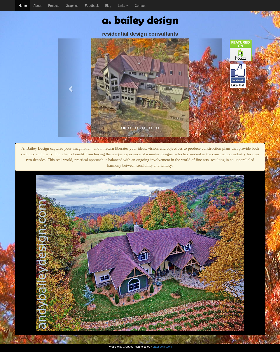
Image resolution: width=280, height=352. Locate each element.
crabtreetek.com (162, 346)
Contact (140, 5)
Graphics (72, 5)
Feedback (92, 5)
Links (122, 5)
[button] (70, 87)
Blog (108, 5)
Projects (53, 5)
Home (23, 5)
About (37, 5)
